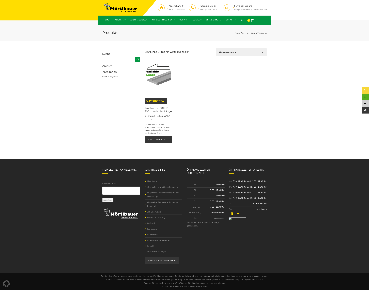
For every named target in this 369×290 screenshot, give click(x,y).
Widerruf (151, 223)
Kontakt (150, 246)
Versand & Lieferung (156, 217)
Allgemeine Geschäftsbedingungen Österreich (162, 204)
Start (237, 33)
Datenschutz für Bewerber (158, 240)
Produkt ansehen (158, 101)
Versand (161, 124)
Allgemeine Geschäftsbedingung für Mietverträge (163, 194)
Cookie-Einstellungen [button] (156, 251)
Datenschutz (152, 234)
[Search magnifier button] (137, 59)
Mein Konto (152, 181)
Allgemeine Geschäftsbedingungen (162, 187)
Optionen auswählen (160, 139)
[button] (6, 283)
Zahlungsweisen (154, 211)
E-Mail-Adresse (109, 183)
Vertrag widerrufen (161, 260)
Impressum (152, 229)
